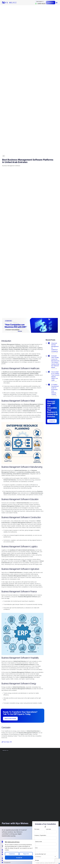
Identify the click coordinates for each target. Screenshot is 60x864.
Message (36, 860)
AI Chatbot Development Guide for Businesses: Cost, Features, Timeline (55, 389)
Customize (12, 854)
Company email (38, 841)
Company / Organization (40, 835)
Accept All (19, 857)
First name (36, 829)
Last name (48, 829)
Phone (36, 847)
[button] (39, 1)
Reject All (26, 854)
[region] (19, 850)
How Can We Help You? (40, 854)
